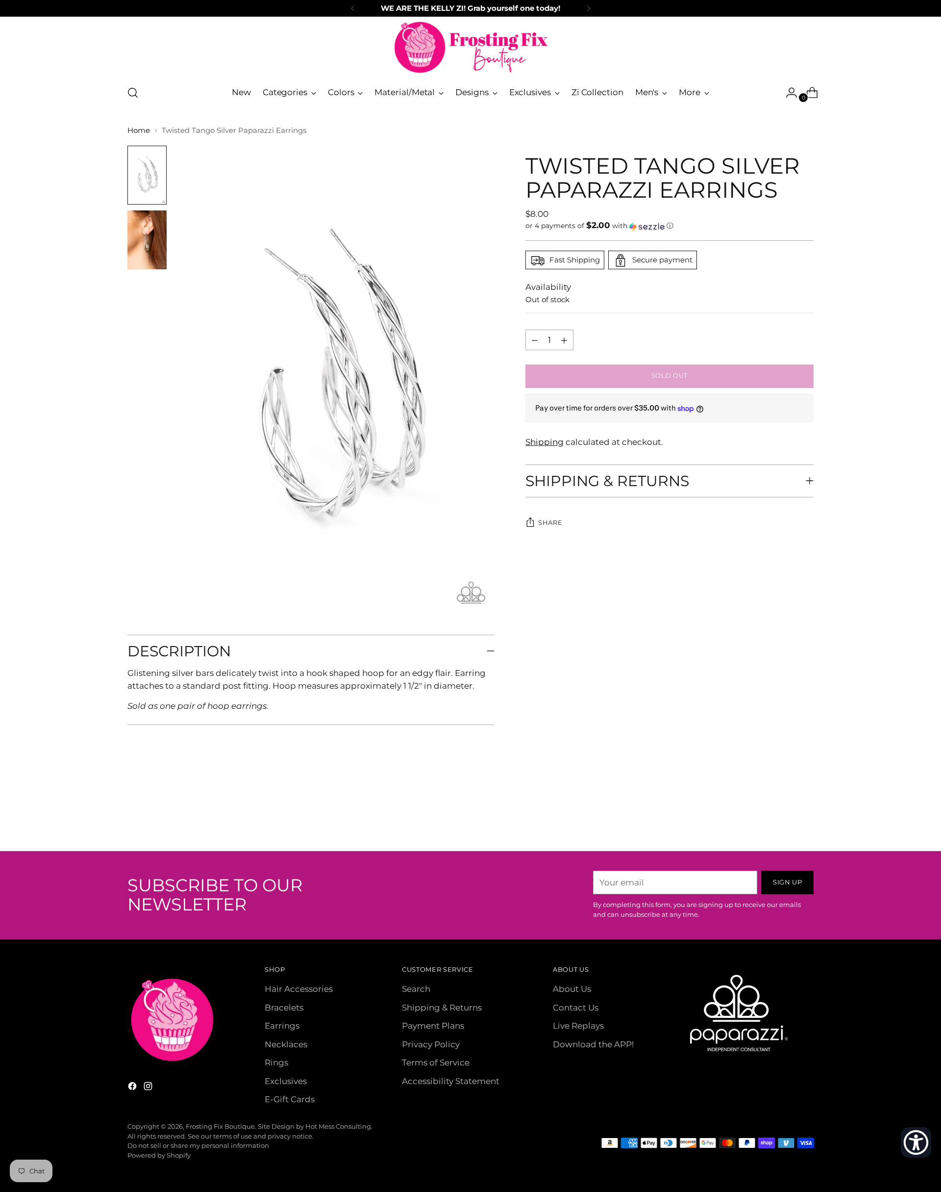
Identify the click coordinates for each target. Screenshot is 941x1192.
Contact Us (575, 1007)
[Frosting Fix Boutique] (470, 47)
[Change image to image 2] (147, 239)
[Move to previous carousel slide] (782, 817)
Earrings (282, 1026)
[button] (669, 226)
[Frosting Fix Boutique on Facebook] (133, 1088)
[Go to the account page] (787, 93)
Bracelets (284, 1007)
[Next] (588, 8)
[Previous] (353, 8)
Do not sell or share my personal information (198, 1145)
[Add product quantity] (535, 340)
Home (138, 130)
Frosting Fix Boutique (220, 1126)
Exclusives (286, 1081)
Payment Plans (433, 1026)
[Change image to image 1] (147, 175)
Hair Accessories (299, 989)
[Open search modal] (133, 93)
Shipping (544, 442)
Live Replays (578, 1026)
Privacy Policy (431, 1044)
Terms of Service (436, 1062)
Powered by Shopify (159, 1155)
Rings (276, 1062)
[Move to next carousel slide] (805, 817)
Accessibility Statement (450, 1081)
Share (550, 523)
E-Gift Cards (290, 1099)
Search (416, 989)
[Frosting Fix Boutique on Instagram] (149, 1088)
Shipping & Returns (442, 1007)
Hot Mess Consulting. (338, 1126)
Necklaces (286, 1044)
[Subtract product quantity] (564, 340)
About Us (572, 989)
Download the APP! (593, 1044)
